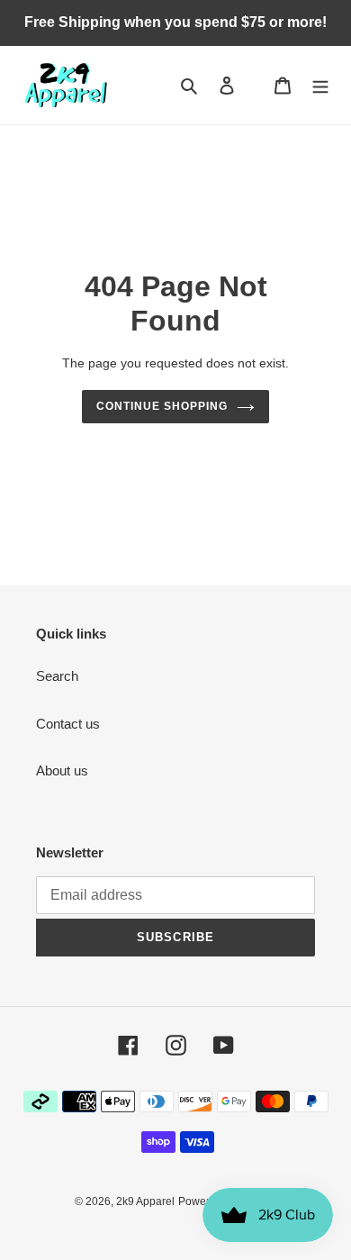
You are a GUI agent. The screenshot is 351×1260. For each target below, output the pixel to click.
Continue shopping (162, 406)
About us (62, 770)
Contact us (68, 723)
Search (57, 676)
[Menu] (320, 85)
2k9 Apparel (145, 1201)
